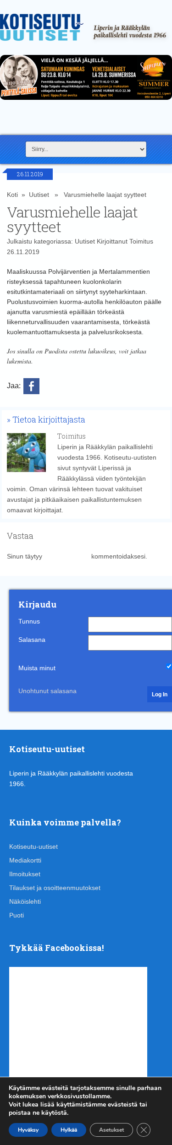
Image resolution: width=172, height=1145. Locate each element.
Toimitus (141, 241)
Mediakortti (25, 860)
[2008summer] (86, 102)
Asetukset (111, 1130)
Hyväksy (28, 1130)
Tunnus (29, 621)
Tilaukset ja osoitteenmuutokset (54, 887)
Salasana (31, 639)
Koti (12, 194)
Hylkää (69, 1130)
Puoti (16, 915)
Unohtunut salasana (47, 691)
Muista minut (36, 668)
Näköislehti (25, 901)
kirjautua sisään (66, 556)
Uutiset (39, 194)
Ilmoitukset (24, 874)
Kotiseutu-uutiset (33, 846)
